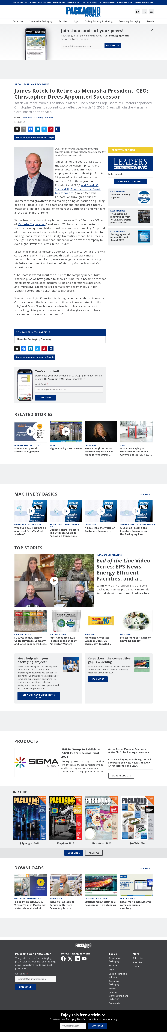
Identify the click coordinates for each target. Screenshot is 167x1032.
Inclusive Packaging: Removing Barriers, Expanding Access (62, 905)
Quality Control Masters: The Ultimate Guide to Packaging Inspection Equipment (64, 533)
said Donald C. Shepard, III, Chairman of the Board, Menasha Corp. (78, 189)
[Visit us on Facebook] (63, 958)
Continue (97, 1025)
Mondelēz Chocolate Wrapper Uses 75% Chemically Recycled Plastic (97, 641)
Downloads (56, 898)
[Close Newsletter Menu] (152, 29)
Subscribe (74, 852)
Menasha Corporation (32, 224)
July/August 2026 (29, 843)
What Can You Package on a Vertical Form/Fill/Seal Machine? (30, 531)
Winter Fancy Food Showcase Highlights (26, 450)
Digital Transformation (27, 898)
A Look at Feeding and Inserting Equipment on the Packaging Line (134, 531)
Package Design (22, 634)
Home (52, 445)
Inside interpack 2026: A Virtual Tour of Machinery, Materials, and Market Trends (30, 905)
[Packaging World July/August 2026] (29, 818)
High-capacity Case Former (66, 448)
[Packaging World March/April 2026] (101, 818)
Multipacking (127, 898)
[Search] (144, 11)
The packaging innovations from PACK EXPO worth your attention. (120, 218)
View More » (146, 494)
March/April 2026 (101, 843)
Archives (94, 852)
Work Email (41, 384)
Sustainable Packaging (109, 555)
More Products (121, 775)
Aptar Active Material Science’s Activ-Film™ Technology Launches (128, 751)
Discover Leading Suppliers (120, 196)
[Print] (17, 129)
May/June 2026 (65, 843)
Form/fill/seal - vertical (27, 524)
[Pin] (50, 129)
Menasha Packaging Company (38, 117)
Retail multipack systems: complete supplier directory (135, 905)
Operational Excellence (27, 445)
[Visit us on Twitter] (70, 958)
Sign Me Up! (113, 45)
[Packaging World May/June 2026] (65, 818)
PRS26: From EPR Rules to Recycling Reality (135, 639)
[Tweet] (44, 129)
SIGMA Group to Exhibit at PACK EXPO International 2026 (81, 753)
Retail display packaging (31, 84)
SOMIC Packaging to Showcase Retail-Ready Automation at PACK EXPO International (136, 451)
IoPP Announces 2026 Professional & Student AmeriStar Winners (64, 640)
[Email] (23, 129)
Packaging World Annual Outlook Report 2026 (120, 237)
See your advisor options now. (39, 696)
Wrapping (90, 634)
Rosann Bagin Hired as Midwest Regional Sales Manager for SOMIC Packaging (99, 451)
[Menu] (151, 11)
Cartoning (91, 445)
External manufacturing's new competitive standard (101, 903)
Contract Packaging (96, 898)
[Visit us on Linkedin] (77, 958)
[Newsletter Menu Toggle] (137, 11)
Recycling (125, 634)
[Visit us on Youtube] (84, 958)
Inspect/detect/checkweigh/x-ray (66, 525)
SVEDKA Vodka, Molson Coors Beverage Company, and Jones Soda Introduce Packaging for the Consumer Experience (30, 641)
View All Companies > (130, 181)
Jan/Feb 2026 (137, 843)
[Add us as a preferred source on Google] (57, 129)
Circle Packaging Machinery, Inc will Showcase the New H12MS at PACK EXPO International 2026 (129, 762)
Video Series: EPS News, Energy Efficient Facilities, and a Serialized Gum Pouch (123, 570)
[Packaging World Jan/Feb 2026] (137, 818)
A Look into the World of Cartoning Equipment (100, 529)
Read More (97, 679)
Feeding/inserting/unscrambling (138, 524)
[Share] (30, 129)
